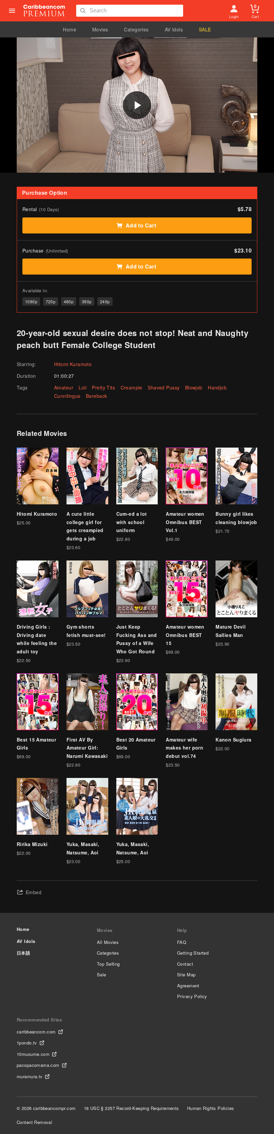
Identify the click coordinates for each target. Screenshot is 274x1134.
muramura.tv (30, 1076)
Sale (101, 974)
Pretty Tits (103, 387)
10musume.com (33, 1054)
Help (182, 930)
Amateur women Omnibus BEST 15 (185, 634)
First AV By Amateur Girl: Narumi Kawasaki (87, 747)
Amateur (63, 387)
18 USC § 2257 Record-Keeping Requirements (131, 1108)
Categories (136, 29)
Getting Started (193, 953)
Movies (100, 29)
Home (69, 29)
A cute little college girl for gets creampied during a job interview (85, 530)
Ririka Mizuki (32, 844)
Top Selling (108, 964)
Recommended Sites (39, 1019)
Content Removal (34, 1122)
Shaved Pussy (163, 387)
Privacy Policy (192, 996)
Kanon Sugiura (233, 739)
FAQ (181, 942)
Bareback (96, 395)
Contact (185, 964)
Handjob (217, 387)
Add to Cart (141, 225)
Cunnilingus (67, 395)
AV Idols (174, 29)
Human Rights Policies (210, 1108)
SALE (205, 29)
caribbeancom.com (36, 1031)
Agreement (188, 985)
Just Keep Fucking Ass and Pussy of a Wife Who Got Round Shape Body (136, 643)
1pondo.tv (27, 1042)
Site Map (186, 974)
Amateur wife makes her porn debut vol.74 (184, 747)
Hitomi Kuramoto (73, 364)
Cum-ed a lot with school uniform (131, 521)
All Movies (108, 942)
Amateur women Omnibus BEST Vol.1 (185, 521)
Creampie (131, 387)
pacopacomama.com (38, 1065)
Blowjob (193, 387)
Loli (83, 387)
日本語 (23, 953)
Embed (33, 892)
